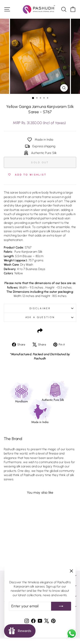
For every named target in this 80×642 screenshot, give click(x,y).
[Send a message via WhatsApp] (72, 634)
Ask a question (40, 317)
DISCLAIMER (40, 308)
